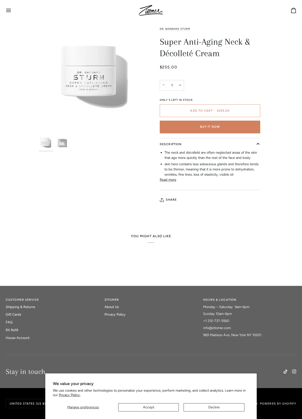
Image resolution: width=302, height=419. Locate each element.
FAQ (9, 322)
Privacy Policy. (69, 395)
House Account (17, 338)
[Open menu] (13, 10)
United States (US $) (28, 403)
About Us (112, 307)
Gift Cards (13, 314)
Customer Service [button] (22, 299)
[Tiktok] (285, 371)
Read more (168, 180)
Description (171, 144)
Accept (148, 407)
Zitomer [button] (112, 299)
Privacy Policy (115, 314)
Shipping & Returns (20, 307)
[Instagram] (294, 371)
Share (171, 199)
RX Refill (12, 330)
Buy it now (210, 126)
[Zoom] (95, 80)
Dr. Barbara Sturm (175, 28)
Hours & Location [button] (219, 299)
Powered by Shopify (278, 403)
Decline (214, 407)
